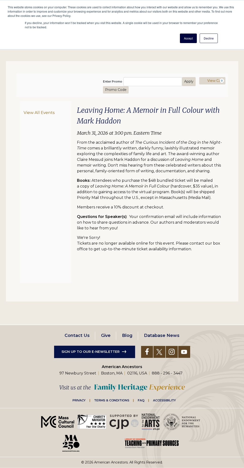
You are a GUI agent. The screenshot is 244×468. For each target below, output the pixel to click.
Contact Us (77, 335)
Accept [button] (188, 38)
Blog (127, 335)
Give (106, 335)
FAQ (141, 400)
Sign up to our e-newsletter (90, 352)
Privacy (79, 400)
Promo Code (116, 90)
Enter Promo (112, 81)
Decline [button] (209, 38)
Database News (161, 335)
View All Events (39, 112)
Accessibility (164, 400)
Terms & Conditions (111, 400)
